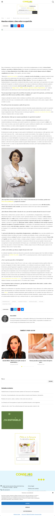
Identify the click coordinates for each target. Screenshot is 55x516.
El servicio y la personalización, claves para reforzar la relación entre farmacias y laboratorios (22, 395)
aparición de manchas (12, 76)
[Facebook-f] (39, 479)
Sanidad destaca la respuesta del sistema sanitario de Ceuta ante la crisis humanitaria (20, 391)
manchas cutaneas (22, 301)
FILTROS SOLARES (13, 255)
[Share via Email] (22, 25)
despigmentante (6, 301)
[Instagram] (43, 479)
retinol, (6, 292)
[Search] (52, 2)
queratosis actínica (6, 304)
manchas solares (33, 301)
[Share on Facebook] (12, 25)
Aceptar (28, 503)
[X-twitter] (41, 479)
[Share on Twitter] (15, 25)
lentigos (14, 301)
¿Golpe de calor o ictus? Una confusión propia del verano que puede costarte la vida (20, 406)
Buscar (3, 379)
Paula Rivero (13, 315)
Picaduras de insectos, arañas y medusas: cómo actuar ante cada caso (17, 398)
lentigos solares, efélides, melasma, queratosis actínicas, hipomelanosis (28, 88)
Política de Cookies (17, 514)
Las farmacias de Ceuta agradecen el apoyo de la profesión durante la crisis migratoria (21, 402)
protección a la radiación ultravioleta (43, 112)
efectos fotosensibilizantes (7, 201)
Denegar (27, 507)
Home (3, 18)
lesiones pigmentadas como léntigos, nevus (11, 278)
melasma (41, 301)
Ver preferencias (27, 511)
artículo (8, 18)
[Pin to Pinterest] (18, 25)
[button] (53, 492)
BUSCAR (35, 12)
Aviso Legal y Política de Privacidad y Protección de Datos (31, 514)
